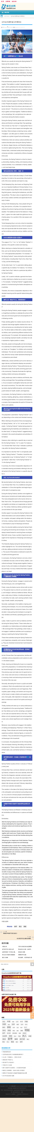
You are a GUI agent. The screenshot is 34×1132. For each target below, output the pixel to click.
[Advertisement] (17, 1115)
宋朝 (9, 1030)
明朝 (27, 1030)
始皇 (21, 1027)
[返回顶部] (32, 1016)
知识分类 (14, 1)
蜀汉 (28, 1039)
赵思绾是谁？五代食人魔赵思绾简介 (10, 952)
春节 (6, 56)
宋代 (4, 1030)
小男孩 (17, 1095)
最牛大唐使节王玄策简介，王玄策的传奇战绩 (14, 1067)
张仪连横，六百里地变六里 (25, 957)
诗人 (8, 1042)
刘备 (26, 1021)
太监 (17, 1027)
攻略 (21, 1030)
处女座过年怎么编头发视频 (24, 938)
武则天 (24, 1033)
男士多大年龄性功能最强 (8, 954)
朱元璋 (9, 1033)
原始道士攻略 (21, 952)
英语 (17, 56)
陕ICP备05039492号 (21, 1088)
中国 (8, 1021)
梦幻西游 (15, 1033)
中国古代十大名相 (7, 1065)
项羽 (21, 1042)
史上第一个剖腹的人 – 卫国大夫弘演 (12, 1057)
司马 (26, 1024)
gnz (6, 27)
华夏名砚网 (5, 921)
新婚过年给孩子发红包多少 (10, 933)
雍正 (17, 1042)
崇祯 (14, 1030)
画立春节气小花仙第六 (8, 1062)
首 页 (2, 1)
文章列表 (8, 1)
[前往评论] (32, 1012)
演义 (15, 1036)
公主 (17, 1021)
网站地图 (10, 1088)
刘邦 (4, 1024)
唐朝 (9, 1027)
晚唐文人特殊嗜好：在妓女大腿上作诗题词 (14, 1070)
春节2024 (6, 16)
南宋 (18, 1024)
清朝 (10, 1036)
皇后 (4, 1039)
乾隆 (13, 1021)
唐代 (3, 1027)
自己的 (22, 1039)
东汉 (3, 1021)
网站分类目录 (24, 1086)
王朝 (19, 1036)
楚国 (20, 1033)
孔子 (25, 1027)
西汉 (3, 1042)
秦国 (16, 1039)
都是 (12, 1042)
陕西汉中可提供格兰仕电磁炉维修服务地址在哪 (15, 1073)
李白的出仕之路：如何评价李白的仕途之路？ (26, 949)
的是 (30, 1036)
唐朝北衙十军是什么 (8, 1060)
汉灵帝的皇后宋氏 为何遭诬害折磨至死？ (13, 1054)
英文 (27, 757)
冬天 (21, 1021)
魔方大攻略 (5, 957)
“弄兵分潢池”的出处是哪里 (25, 946)
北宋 (13, 1024)
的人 (24, 1035)
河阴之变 (4, 946)
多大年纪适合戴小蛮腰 (8, 1075)
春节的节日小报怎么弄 (8, 949)
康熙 (17, 1030)
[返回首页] (32, 1008)
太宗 (14, 1027)
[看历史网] (17, 6)
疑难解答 (15, 1088)
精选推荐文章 (31, 1086)
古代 (22, 1024)
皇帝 (10, 1038)
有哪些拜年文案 (22, 954)
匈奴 (9, 1024)
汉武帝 (4, 1036)
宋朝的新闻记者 (7, 1052)
